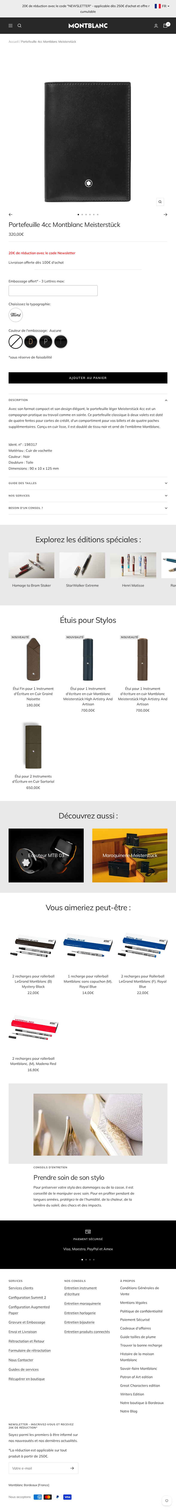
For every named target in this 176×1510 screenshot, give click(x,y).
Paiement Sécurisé (135, 1319)
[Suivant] (165, 214)
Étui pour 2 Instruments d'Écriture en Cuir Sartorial (33, 779)
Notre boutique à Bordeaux (142, 1403)
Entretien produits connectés (87, 1331)
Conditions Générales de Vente (139, 1291)
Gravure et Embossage (27, 1322)
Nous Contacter (21, 1360)
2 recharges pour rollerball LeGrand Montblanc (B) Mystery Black (33, 981)
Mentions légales (133, 1302)
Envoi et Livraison (23, 1331)
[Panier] (165, 26)
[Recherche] (19, 26)
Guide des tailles (23, 483)
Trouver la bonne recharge (141, 1345)
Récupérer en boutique (27, 1379)
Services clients (21, 1288)
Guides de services (24, 1369)
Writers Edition (132, 1394)
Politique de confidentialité (141, 1311)
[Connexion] (156, 26)
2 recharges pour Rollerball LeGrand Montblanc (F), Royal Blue (143, 981)
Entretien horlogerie (80, 1313)
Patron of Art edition (136, 1377)
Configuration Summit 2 (27, 1297)
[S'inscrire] (72, 1468)
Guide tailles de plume (138, 1337)
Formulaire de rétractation (30, 1350)
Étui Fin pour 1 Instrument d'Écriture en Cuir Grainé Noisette (33, 693)
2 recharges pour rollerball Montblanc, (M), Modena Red (33, 1061)
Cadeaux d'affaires (135, 1328)
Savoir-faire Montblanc (138, 1368)
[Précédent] (10, 214)
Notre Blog (128, 1411)
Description (18, 400)
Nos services (19, 495)
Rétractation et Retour (26, 1341)
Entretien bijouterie (79, 1322)
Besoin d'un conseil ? (26, 508)
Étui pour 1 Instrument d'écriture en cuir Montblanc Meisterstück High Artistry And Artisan (88, 696)
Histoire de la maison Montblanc (137, 1357)
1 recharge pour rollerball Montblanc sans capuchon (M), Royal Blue (88, 981)
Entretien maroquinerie (82, 1303)
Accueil (13, 42)
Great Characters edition (140, 1385)
